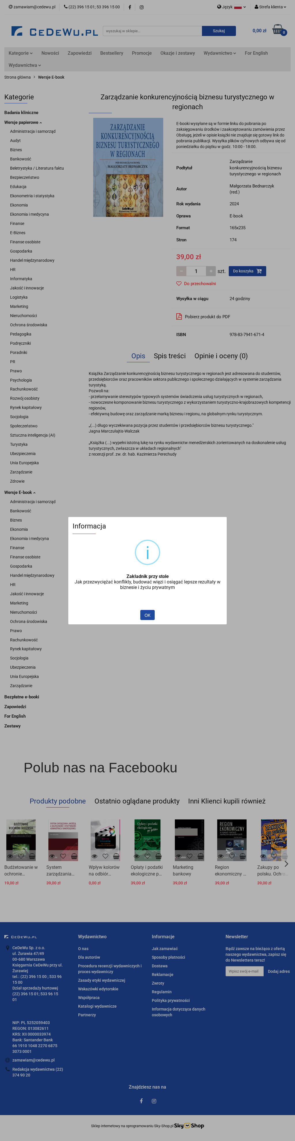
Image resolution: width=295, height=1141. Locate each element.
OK (147, 615)
